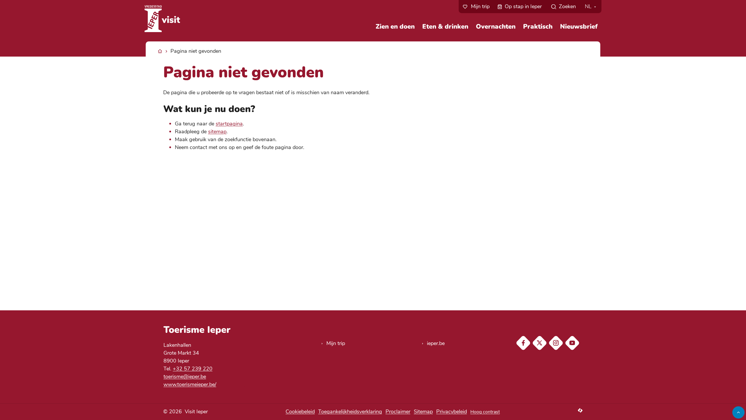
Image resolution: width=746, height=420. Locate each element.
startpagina (229, 123)
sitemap (217, 131)
